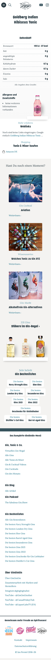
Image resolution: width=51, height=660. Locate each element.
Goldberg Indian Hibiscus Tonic (25, 135)
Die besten (18, 383)
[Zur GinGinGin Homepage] (25, 5)
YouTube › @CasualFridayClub (19, 600)
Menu (3, 4)
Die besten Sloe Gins (15, 533)
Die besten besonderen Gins (18, 542)
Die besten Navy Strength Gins (20, 524)
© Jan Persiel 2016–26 (25, 652)
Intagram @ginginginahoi (17, 590)
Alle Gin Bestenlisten (15, 519)
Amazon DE (11, 151)
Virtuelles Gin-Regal (15, 450)
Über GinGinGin (13, 578)
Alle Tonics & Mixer (14, 459)
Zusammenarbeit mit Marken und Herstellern (21, 584)
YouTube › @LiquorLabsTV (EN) (20, 604)
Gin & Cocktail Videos (15, 464)
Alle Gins (9, 455)
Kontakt (18, 640)
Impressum (31, 640)
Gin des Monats (12, 473)
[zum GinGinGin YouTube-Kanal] (41, 4)
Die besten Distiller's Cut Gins (19, 561)
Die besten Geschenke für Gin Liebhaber (24, 556)
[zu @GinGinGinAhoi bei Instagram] (47, 4)
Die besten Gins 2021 (15, 547)
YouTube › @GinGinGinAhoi (18, 595)
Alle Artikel (10, 490)
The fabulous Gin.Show (16, 502)
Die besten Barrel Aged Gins (18, 538)
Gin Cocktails (11, 469)
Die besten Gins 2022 (15, 551)
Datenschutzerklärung (25, 646)
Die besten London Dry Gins (18, 528)
